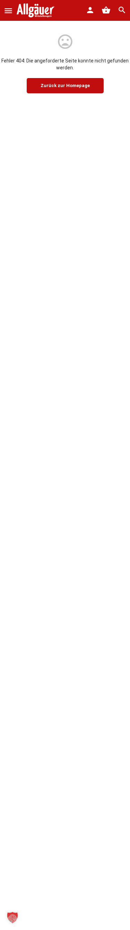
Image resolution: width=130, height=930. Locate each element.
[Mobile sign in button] (90, 10)
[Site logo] (36, 10)
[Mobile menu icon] (8, 10)
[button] (12, 917)
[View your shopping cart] (106, 10)
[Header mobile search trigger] (122, 10)
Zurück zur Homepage (65, 85)
